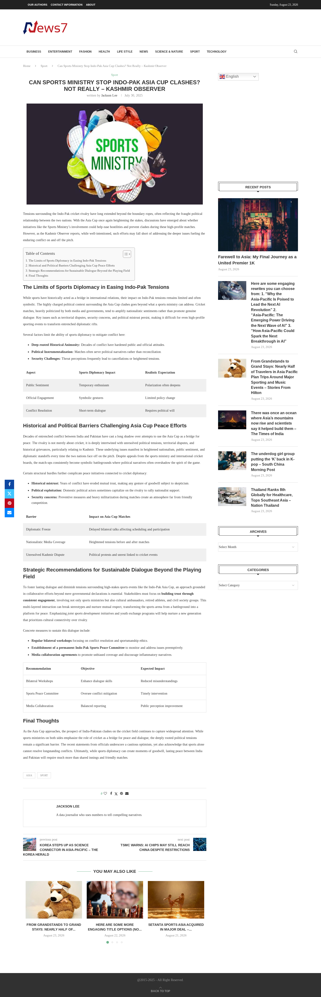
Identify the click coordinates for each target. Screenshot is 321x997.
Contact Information (66, 4)
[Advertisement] (212, 27)
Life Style (125, 51)
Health (104, 51)
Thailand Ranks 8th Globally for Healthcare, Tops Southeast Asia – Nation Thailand (272, 497)
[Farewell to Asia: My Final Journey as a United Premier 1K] (258, 224)
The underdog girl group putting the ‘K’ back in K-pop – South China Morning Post (273, 461)
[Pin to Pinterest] (9, 503)
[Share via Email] (9, 512)
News (144, 51)
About (90, 4)
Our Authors (37, 4)
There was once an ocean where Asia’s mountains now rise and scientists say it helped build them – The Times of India (274, 423)
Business (34, 51)
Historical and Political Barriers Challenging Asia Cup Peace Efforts (72, 265)
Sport (195, 51)
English (232, 76)
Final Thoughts (38, 275)
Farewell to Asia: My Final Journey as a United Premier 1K (257, 260)
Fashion (85, 51)
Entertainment (60, 51)
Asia (29, 775)
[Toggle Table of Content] (124, 254)
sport (44, 775)
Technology (217, 51)
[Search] (295, 52)
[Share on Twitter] (9, 493)
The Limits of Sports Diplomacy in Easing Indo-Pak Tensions (67, 260)
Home (27, 66)
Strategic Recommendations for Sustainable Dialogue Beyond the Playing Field (79, 270)
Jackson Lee (109, 95)
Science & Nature (169, 51)
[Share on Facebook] (9, 484)
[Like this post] (105, 794)
